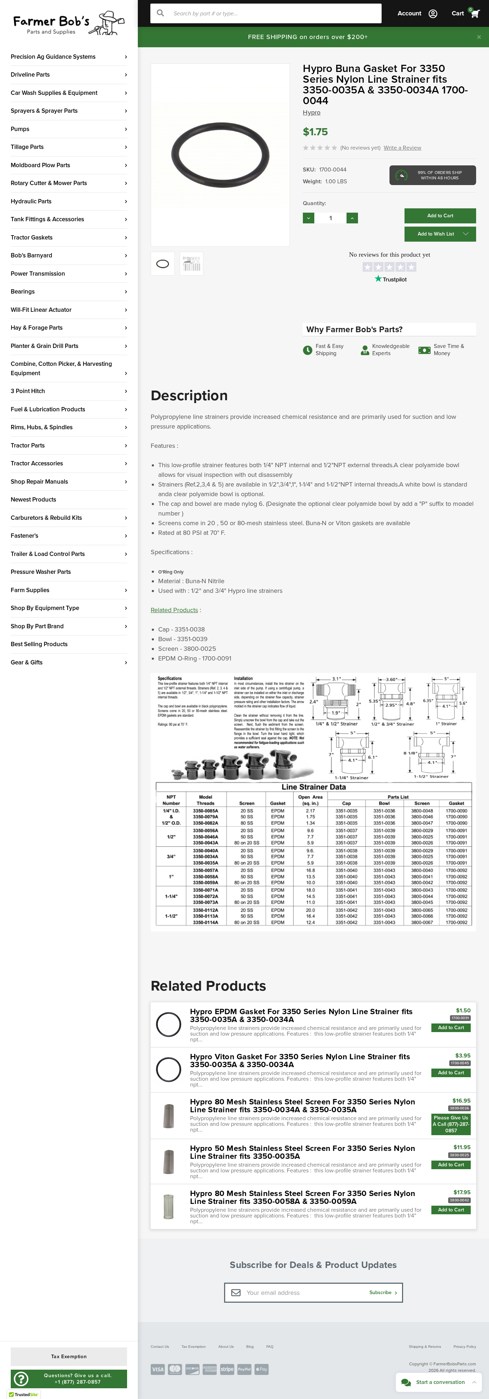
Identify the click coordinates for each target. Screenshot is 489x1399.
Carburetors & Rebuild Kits (46, 518)
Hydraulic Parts (31, 201)
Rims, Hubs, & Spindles (42, 427)
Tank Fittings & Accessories (47, 219)
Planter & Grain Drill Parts (44, 346)
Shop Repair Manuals (39, 481)
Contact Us (160, 1347)
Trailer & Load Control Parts (48, 554)
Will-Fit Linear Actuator (41, 310)
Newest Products (33, 499)
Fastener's (24, 535)
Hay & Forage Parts (37, 327)
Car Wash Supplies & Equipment (54, 93)
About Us (226, 1347)
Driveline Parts (30, 74)
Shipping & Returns (425, 1347)
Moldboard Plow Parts (40, 165)
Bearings (23, 291)
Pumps (20, 129)
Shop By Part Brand (37, 626)
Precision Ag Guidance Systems (53, 56)
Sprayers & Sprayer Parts (44, 111)
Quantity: (314, 203)
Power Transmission (38, 273)
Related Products (174, 610)
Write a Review (402, 147)
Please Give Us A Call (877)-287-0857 (451, 1124)
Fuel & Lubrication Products (48, 409)
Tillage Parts (27, 147)
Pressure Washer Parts (41, 572)
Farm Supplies (30, 590)
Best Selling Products (39, 644)
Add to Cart (451, 1028)
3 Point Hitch (28, 391)
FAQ (269, 1347)
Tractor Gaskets (32, 237)
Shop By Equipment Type (45, 608)
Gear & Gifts (27, 662)
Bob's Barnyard (31, 255)
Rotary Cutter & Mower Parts (49, 183)
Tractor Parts (28, 445)
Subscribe (381, 1292)
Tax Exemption (193, 1347)
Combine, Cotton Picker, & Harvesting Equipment (61, 368)
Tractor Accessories (37, 463)
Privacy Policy (465, 1347)
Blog (250, 1347)
